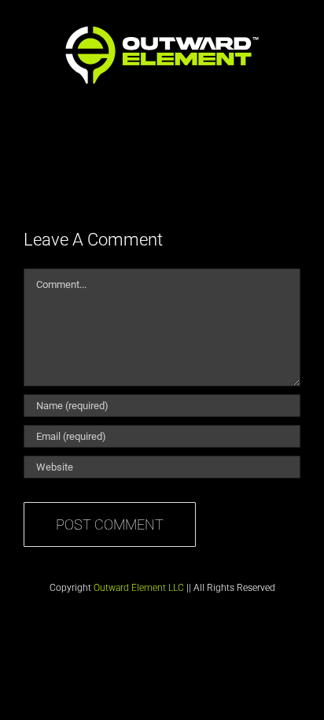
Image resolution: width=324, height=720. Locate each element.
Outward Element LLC (139, 587)
